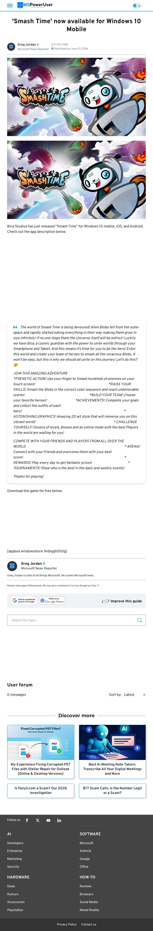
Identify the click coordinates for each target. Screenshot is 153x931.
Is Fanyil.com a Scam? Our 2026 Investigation (41, 790)
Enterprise (14, 851)
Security (13, 867)
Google (85, 859)
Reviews (86, 886)
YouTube (48, 820)
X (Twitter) (37, 820)
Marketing (14, 859)
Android (85, 851)
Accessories (16, 902)
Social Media (89, 902)
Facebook (27, 820)
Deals (11, 886)
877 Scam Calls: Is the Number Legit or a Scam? (112, 790)
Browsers (86, 894)
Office (84, 867)
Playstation (15, 910)
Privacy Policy (66, 925)
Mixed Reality (89, 910)
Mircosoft (86, 843)
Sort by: (115, 695)
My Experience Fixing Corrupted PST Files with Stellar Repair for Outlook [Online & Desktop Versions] (41, 769)
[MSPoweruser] (35, 5)
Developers (15, 843)
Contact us (88, 925)
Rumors (13, 894)
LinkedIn (59, 820)
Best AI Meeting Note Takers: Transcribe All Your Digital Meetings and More (112, 769)
